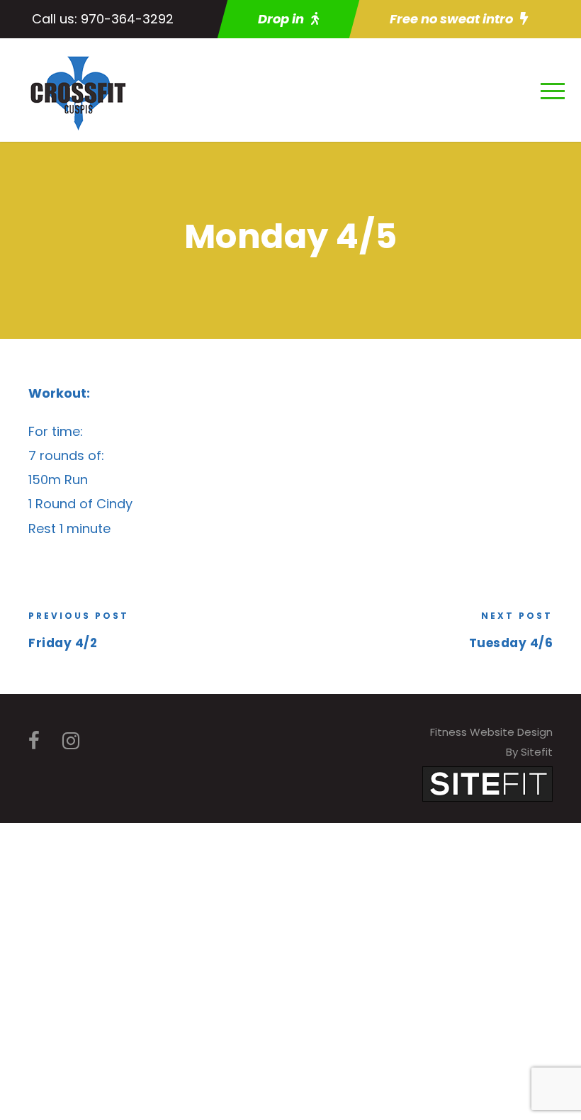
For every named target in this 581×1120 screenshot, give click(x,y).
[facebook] (34, 741)
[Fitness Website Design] (487, 782)
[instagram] (70, 741)
